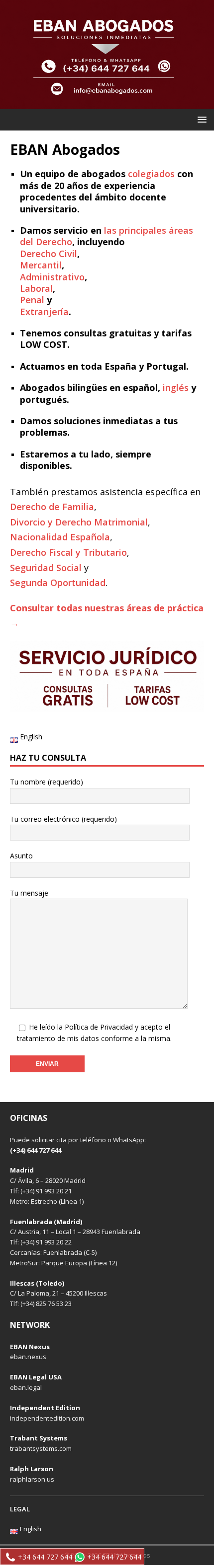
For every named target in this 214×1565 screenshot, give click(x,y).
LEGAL (20, 1508)
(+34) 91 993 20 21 (46, 1190)
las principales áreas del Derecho (106, 236)
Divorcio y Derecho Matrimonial (79, 522)
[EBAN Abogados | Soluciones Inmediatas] (107, 103)
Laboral (36, 288)
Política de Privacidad (99, 1027)
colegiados (151, 174)
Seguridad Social (46, 568)
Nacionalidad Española (60, 537)
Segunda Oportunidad (58, 582)
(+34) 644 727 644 (35, 1150)
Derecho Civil (48, 254)
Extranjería (44, 312)
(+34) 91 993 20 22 (46, 1242)
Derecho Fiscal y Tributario (68, 552)
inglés (176, 387)
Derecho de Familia (52, 507)
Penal (32, 300)
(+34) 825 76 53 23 (46, 1303)
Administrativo (52, 277)
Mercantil (41, 265)
